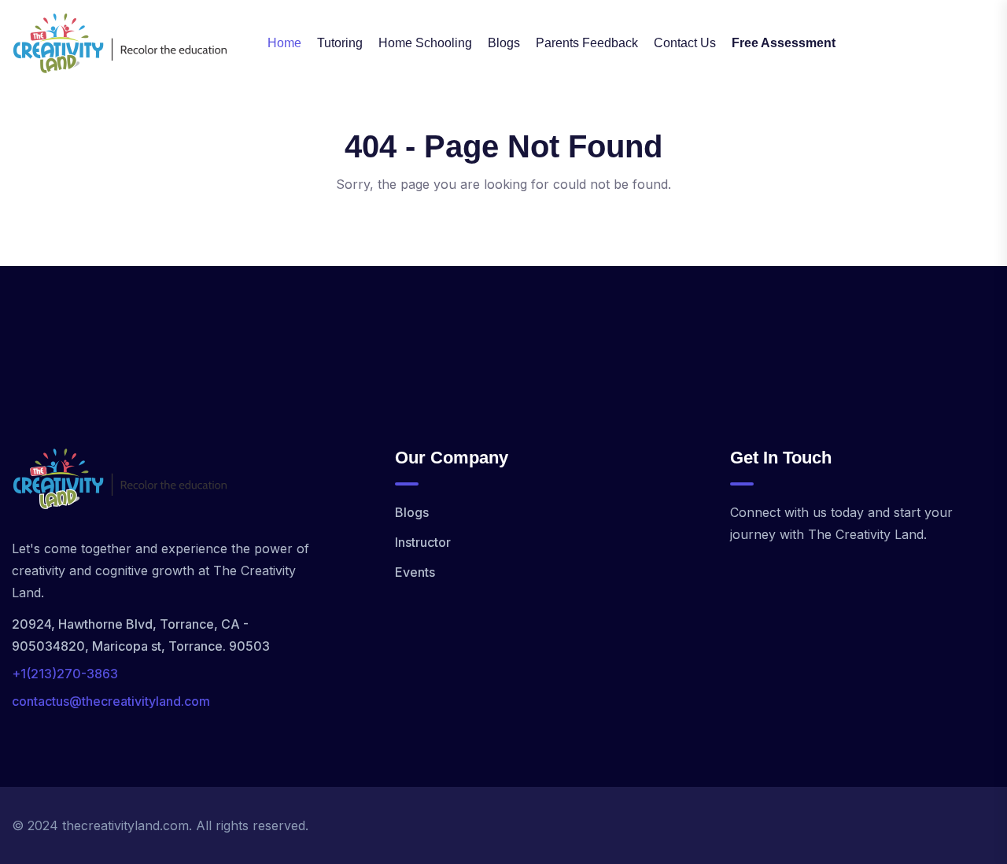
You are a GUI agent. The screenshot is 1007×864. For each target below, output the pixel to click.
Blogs (504, 43)
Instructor (423, 542)
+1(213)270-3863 (65, 673)
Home (284, 43)
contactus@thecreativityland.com (111, 701)
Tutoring (340, 43)
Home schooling (425, 43)
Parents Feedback (587, 43)
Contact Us (685, 43)
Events (415, 572)
